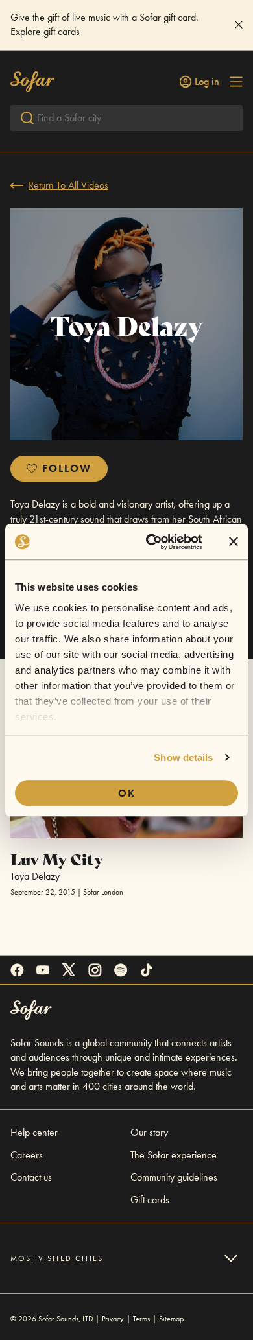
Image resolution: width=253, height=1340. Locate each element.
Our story (149, 1132)
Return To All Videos (68, 185)
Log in (207, 81)
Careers (26, 1155)
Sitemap (171, 1318)
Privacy (113, 1318)
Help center (34, 1132)
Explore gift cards (45, 31)
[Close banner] (233, 542)
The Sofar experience (173, 1155)
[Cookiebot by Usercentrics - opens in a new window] (150, 542)
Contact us (31, 1177)
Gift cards (149, 1199)
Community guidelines (173, 1177)
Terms (141, 1318)
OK (127, 793)
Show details (183, 757)
